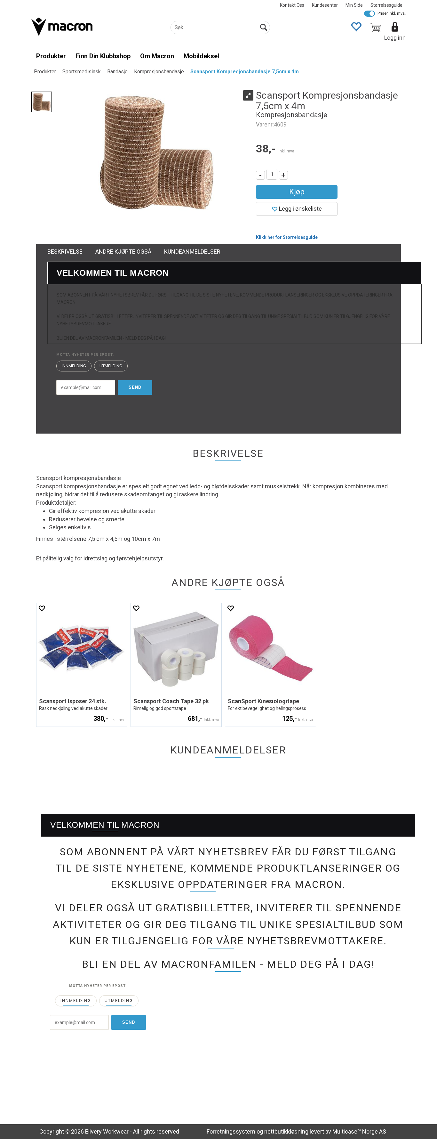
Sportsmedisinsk (81, 72)
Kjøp (297, 191)
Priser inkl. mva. (391, 13)
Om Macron (157, 56)
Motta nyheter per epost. (85, 355)
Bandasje (117, 72)
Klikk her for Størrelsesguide (287, 237)
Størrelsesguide (386, 5)
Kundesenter (325, 5)
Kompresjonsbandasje (159, 72)
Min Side (354, 5)
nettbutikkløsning (286, 1131)
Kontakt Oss (292, 5)
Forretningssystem (231, 1131)
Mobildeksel (201, 56)
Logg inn (395, 37)
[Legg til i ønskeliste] (41, 608)
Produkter (51, 56)
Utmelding (110, 365)
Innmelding (74, 365)
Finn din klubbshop (103, 56)
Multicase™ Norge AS (359, 1131)
